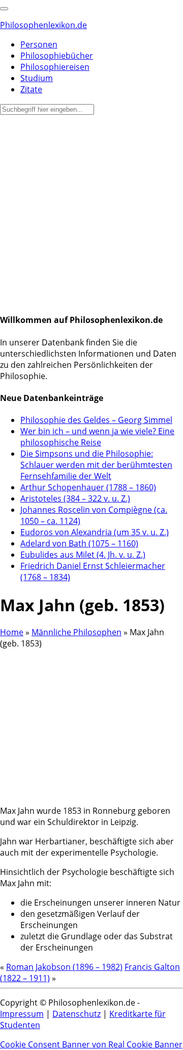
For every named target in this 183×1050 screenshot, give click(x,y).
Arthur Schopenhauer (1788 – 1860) (88, 487)
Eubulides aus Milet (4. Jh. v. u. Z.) (82, 554)
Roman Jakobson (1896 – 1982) (64, 966)
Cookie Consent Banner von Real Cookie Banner (91, 1044)
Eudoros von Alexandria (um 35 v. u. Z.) (94, 532)
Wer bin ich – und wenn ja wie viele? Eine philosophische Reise (97, 437)
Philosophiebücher (56, 55)
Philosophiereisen (54, 66)
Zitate (31, 89)
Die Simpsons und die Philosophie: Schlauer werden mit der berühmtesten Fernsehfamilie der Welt (96, 465)
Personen (38, 44)
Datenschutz (76, 1013)
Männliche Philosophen (76, 632)
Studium (36, 78)
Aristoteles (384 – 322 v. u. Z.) (75, 498)
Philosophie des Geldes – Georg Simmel (96, 420)
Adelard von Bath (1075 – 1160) (79, 543)
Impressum (22, 1013)
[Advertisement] (91, 212)
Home (11, 632)
